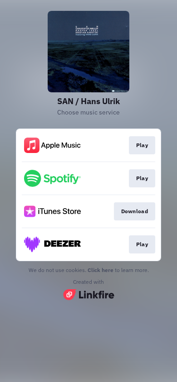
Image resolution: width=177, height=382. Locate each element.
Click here (100, 270)
